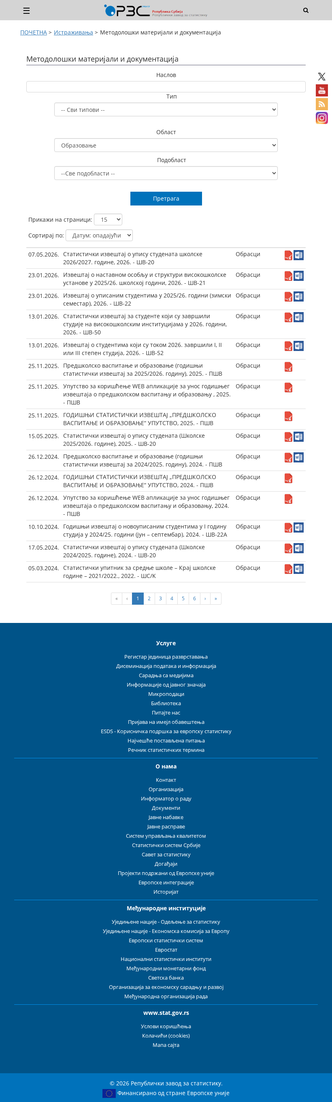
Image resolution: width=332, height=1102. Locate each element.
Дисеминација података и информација (166, 666)
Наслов (166, 75)
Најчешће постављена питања (166, 740)
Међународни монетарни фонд (166, 968)
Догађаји (166, 863)
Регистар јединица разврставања (166, 656)
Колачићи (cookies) (166, 1035)
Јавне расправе (166, 826)
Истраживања (73, 32)
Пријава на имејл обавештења (166, 722)
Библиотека (166, 703)
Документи (166, 808)
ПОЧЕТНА (33, 32)
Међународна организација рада (166, 996)
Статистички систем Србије (166, 845)
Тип (171, 96)
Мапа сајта (166, 1045)
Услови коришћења (166, 1026)
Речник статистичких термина (166, 750)
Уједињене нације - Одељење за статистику (166, 921)
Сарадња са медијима (166, 675)
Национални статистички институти (166, 959)
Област (166, 132)
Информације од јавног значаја (166, 684)
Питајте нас (166, 712)
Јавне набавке (166, 817)
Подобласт (171, 160)
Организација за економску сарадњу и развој (166, 987)
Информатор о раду (166, 798)
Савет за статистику (166, 854)
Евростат (166, 949)
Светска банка (166, 977)
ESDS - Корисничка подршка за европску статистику (166, 731)
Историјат (166, 891)
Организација (166, 789)
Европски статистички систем (166, 940)
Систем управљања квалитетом (166, 835)
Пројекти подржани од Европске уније (166, 873)
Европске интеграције (166, 882)
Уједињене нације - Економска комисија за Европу (166, 931)
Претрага (166, 198)
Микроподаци (166, 694)
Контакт (166, 780)
